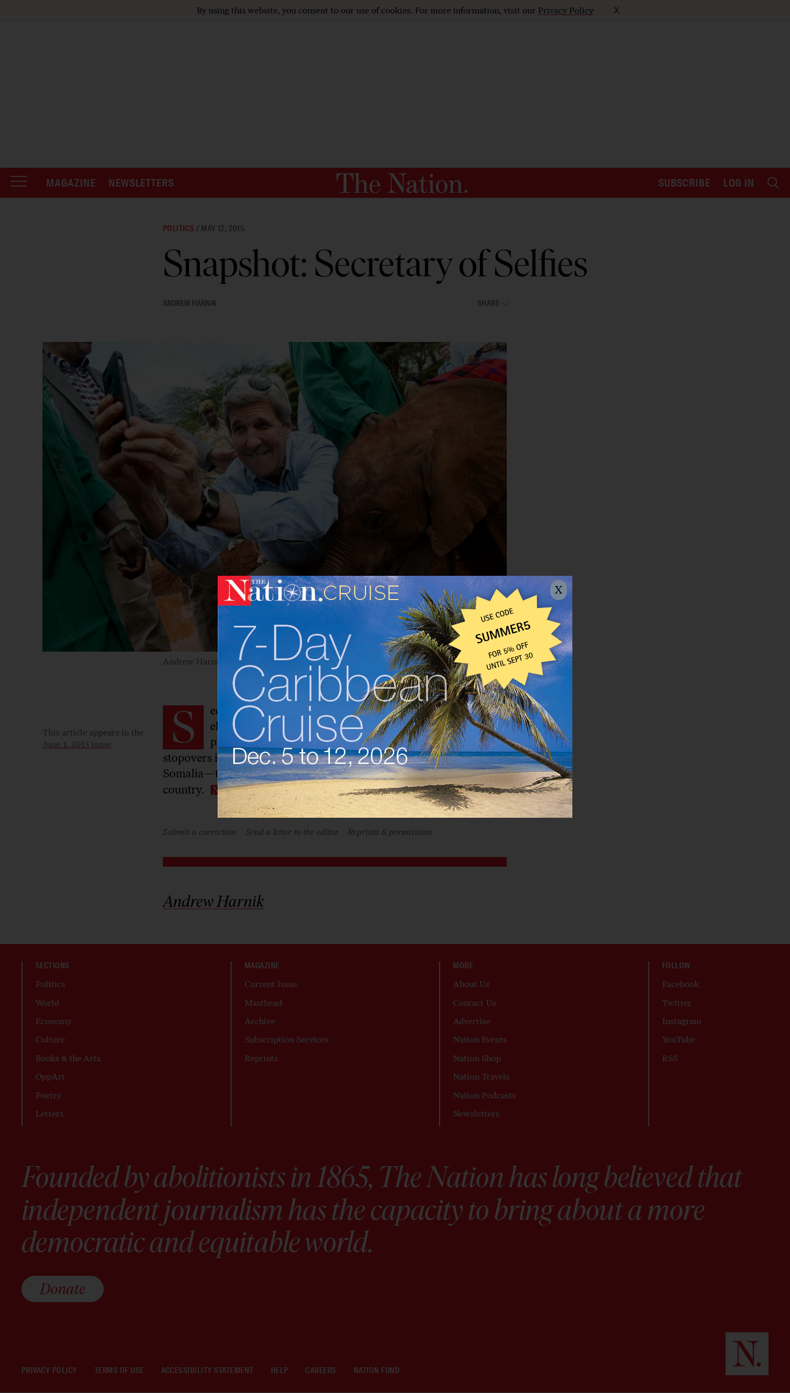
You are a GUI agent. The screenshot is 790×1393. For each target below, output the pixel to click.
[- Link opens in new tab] (395, 697)
